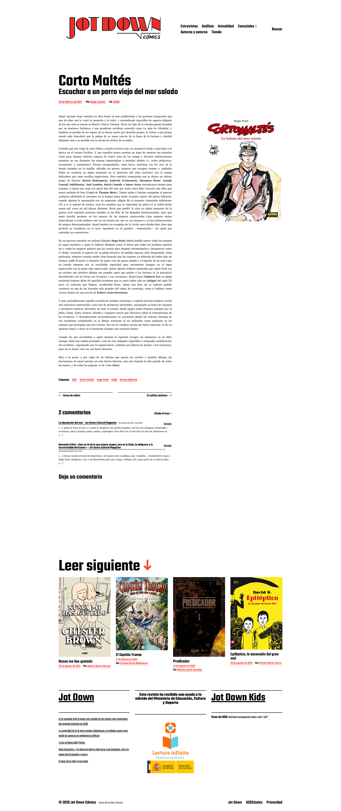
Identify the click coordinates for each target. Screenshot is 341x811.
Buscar (277, 29)
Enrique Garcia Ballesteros (134, 663)
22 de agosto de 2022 (69, 666)
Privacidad (274, 802)
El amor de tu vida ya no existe (73, 761)
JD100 (116, 102)
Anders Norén (115, 802)
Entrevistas (189, 26)
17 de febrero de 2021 (126, 659)
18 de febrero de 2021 (70, 102)
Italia (114, 380)
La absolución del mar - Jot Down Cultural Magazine (88, 423)
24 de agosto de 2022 (184, 666)
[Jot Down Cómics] (114, 29)
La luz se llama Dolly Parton (72, 742)
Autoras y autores (194, 32)
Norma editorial (128, 380)
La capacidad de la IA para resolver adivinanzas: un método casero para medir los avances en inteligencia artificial (93, 733)
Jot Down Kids (238, 698)
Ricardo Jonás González (189, 670)
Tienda (217, 32)
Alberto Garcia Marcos (99, 666)
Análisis (208, 26)
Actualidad (226, 26)
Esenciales (246, 26)
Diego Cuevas (97, 102)
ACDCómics (254, 802)
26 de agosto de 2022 (241, 663)
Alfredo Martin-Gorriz (270, 663)
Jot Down (76, 698)
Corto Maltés (87, 380)
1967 (74, 380)
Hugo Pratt (103, 380)
